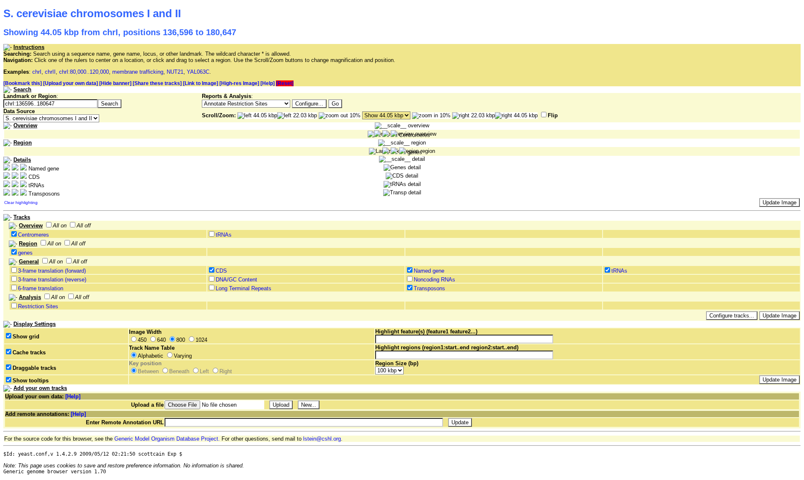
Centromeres (33, 235)
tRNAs (224, 235)
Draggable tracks (34, 368)
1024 (201, 340)
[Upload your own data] (70, 83)
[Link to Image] (200, 83)
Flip (553, 115)
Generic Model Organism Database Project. (167, 439)
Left (204, 371)
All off (84, 225)
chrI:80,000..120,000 (84, 72)
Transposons (429, 288)
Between (148, 371)
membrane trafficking (137, 72)
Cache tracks (29, 352)
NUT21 (175, 72)
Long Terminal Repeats (243, 288)
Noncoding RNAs (434, 279)
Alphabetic (150, 356)
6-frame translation (40, 288)
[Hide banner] (115, 83)
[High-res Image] (239, 83)
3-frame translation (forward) (52, 271)
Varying (183, 356)
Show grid (26, 336)
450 (142, 340)
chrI (36, 72)
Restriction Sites (38, 306)
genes (25, 253)
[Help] (267, 83)
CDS (221, 271)
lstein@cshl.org (322, 439)
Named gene (429, 271)
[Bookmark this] (22, 83)
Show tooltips (31, 380)
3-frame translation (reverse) (52, 279)
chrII (50, 72)
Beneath (179, 371)
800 (180, 340)
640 (161, 340)
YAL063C (198, 72)
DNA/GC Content (236, 279)
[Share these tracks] (157, 83)
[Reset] (285, 83)
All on (60, 225)
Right (225, 371)
